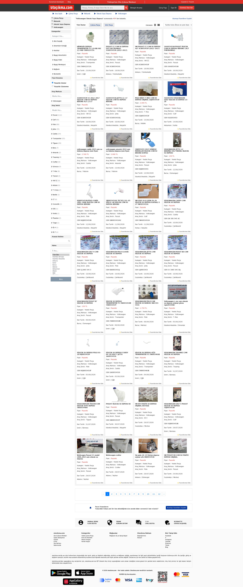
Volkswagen (122, 14)
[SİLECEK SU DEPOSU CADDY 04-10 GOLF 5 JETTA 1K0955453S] (119, 343)
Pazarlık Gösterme (61, 86)
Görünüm (149, 25)
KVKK (55, 541)
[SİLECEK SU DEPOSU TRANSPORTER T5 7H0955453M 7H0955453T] (119, 292)
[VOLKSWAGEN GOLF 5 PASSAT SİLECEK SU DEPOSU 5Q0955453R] (177, 394)
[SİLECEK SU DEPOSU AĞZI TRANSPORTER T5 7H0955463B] (148, 343)
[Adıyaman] (60, 269)
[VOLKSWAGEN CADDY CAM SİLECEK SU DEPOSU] (177, 191)
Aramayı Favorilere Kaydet (176, 508)
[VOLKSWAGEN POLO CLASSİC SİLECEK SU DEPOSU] (119, 242)
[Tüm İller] (60, 255)
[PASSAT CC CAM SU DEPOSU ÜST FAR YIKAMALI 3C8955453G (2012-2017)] (119, 37)
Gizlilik (56, 539)
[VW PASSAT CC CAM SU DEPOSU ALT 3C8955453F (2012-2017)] (148, 37)
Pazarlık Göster (60, 83)
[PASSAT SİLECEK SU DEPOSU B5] (119, 394)
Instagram (168, 539)
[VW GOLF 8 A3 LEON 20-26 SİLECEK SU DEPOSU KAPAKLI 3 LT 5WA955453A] (148, 191)
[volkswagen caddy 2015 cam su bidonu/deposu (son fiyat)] (90, 140)
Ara (61, 279)
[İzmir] (60, 263)
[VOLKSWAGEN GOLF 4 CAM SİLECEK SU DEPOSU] (90, 242)
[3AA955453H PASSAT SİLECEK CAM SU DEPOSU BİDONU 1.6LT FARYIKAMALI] (177, 37)
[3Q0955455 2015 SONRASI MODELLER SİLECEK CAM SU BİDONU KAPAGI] (148, 140)
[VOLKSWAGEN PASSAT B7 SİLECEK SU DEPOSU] (90, 292)
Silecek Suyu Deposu (104, 14)
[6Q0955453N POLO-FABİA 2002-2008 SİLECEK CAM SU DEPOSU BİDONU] (90, 191)
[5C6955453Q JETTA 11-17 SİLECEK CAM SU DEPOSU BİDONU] (119, 88)
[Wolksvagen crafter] (119, 446)
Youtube (167, 541)
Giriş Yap (163, 8)
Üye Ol (173, 8)
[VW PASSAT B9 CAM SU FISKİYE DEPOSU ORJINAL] (177, 446)
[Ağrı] (60, 273)
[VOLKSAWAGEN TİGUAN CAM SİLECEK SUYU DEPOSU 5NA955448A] (90, 394)
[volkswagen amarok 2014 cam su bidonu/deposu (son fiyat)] (119, 140)
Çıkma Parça (73, 14)
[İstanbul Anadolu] (60, 259)
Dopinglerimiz (141, 535)
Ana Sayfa (58, 14)
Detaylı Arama (136, 8)
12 (159, 494)
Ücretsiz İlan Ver (186, 8)
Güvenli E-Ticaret (187, 2)
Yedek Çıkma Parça (87, 535)
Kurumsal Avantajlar (56, 2)
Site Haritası (57, 543)
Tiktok (167, 545)
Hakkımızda (57, 545)
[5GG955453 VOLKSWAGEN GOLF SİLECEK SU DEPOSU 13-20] (177, 88)
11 (154, 494)
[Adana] (60, 267)
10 (148, 494)
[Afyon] (60, 271)
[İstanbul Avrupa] (60, 257)
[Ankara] (60, 261)
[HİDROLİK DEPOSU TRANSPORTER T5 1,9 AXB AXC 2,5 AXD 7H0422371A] (90, 37)
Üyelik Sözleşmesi (59, 537)
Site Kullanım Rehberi (60, 535)
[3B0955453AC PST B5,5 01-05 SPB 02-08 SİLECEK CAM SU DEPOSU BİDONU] (119, 191)
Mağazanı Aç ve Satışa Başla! (118, 535)
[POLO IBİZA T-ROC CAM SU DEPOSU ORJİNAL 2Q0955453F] (148, 88)
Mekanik (87, 14)
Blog (69, 2)
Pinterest (168, 543)
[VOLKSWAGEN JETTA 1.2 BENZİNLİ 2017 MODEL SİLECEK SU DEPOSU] (177, 140)
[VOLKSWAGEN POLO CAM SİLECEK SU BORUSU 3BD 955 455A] (148, 292)
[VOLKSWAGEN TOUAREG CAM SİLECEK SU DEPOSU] (177, 343)
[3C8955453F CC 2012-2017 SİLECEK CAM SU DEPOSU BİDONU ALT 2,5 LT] (90, 88)
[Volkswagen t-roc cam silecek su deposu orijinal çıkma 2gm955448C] (177, 292)
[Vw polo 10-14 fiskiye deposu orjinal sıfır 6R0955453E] (148, 446)
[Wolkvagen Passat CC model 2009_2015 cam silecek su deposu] (90, 446)
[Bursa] (60, 265)
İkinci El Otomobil (87, 537)
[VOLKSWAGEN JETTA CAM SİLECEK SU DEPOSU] (148, 242)
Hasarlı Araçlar (86, 539)
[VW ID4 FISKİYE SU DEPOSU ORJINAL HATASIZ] (148, 394)
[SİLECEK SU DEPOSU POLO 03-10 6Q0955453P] (90, 343)
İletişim (139, 537)
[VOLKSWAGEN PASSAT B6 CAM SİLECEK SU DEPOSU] (177, 242)
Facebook (168, 535)
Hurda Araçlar (86, 541)
